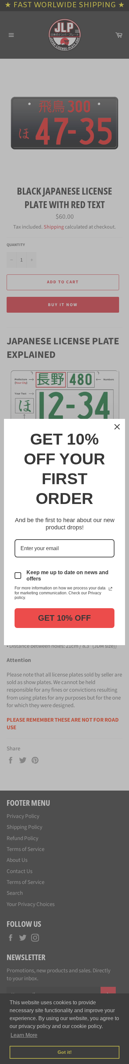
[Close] (117, 427)
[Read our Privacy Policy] (110, 589)
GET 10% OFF (64, 617)
